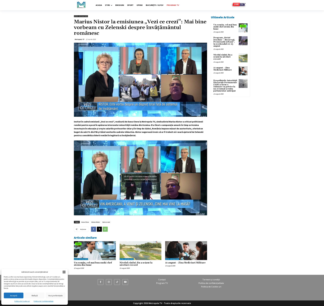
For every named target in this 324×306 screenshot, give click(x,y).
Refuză (35, 295)
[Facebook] (93, 229)
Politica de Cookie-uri (22, 301)
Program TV (162, 283)
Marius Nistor (95, 222)
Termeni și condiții (211, 279)
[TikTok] (117, 282)
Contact (162, 279)
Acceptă (13, 295)
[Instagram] (109, 282)
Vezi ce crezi (106, 222)
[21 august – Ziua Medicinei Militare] (186, 250)
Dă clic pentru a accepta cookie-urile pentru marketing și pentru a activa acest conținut (140, 177)
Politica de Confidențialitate (43, 301)
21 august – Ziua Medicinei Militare (185, 262)
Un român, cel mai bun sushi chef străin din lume (93, 264)
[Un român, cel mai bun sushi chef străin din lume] (95, 250)
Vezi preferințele (55, 295)
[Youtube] (125, 282)
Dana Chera (85, 222)
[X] (99, 229)
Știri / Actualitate (80, 16)
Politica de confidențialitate (211, 283)
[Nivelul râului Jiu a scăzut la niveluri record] (140, 250)
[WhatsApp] (105, 229)
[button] (64, 272)
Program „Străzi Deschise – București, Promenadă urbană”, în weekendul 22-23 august (224, 42)
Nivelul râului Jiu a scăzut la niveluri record (136, 264)
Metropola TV (79, 39)
